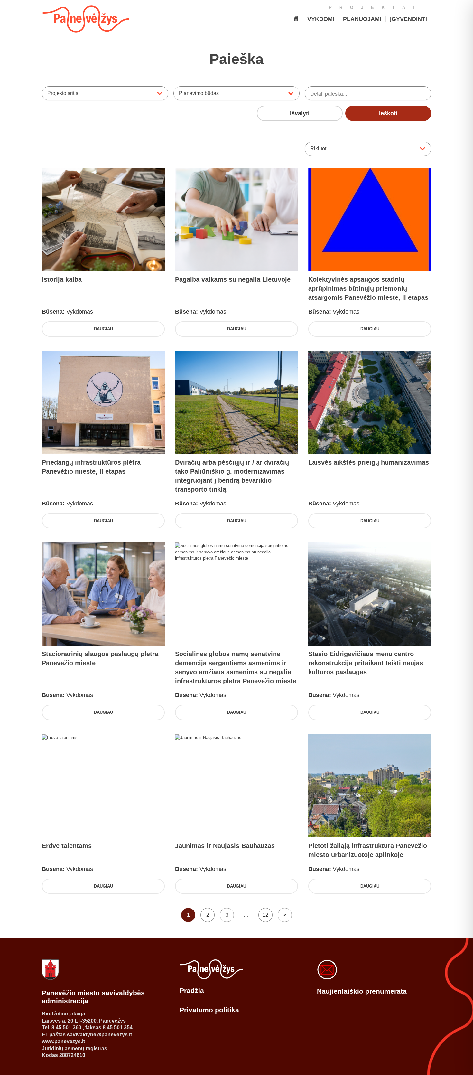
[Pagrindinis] (296, 19)
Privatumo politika (209, 1010)
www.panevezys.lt (63, 1041)
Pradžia (192, 990)
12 (265, 915)
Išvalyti (300, 113)
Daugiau (103, 328)
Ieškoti (388, 113)
